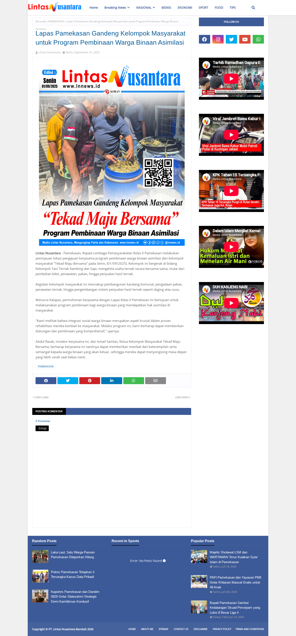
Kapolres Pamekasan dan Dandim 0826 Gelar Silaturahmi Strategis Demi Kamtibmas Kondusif (75, 596)
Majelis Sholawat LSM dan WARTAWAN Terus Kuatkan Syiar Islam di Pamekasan (234, 557)
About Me (147, 629)
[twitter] (231, 39)
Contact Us (181, 629)
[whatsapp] (258, 39)
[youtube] (244, 39)
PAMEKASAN (56, 21)
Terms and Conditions (250, 629)
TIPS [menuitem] (233, 7)
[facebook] (204, 39)
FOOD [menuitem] (219, 7)
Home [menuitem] (93, 7)
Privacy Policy (222, 629)
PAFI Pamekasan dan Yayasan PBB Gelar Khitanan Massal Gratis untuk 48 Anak (235, 582)
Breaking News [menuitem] (115, 7)
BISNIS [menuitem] (166, 7)
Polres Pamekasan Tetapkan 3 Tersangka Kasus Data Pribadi (72, 574)
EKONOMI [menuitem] (185, 7)
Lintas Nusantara (49, 52)
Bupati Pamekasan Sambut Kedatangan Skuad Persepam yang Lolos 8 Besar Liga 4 (235, 607)
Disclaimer (200, 629)
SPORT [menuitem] (203, 7)
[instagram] (218, 39)
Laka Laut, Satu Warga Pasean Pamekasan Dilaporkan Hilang (73, 554)
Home (132, 629)
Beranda (41, 21)
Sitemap (163, 629)
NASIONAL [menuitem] (143, 7)
